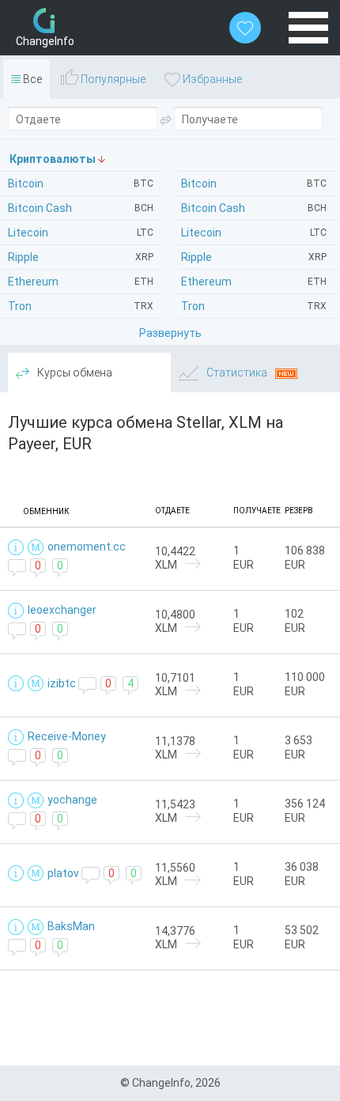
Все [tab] (31, 79)
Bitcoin (254, 183)
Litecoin (254, 232)
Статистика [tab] (237, 372)
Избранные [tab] (211, 79)
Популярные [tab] (111, 79)
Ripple (254, 257)
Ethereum (254, 281)
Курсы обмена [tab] (73, 372)
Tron (254, 306)
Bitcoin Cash (254, 208)
